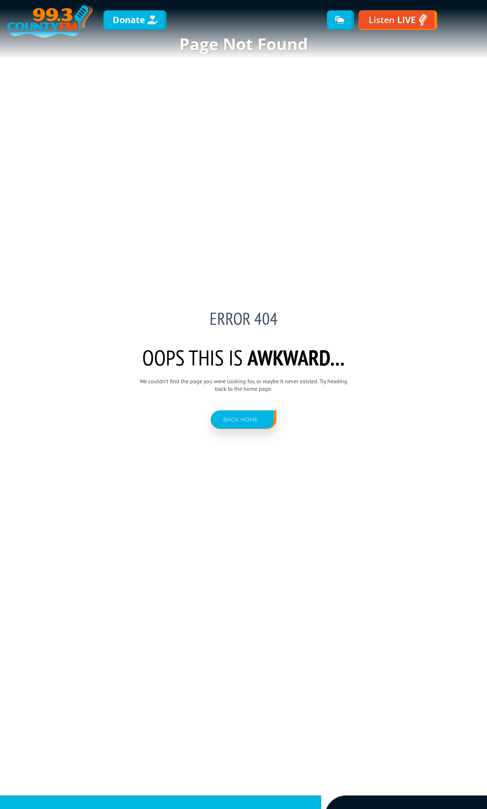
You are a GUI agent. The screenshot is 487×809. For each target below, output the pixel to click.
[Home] (50, 21)
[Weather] (340, 20)
